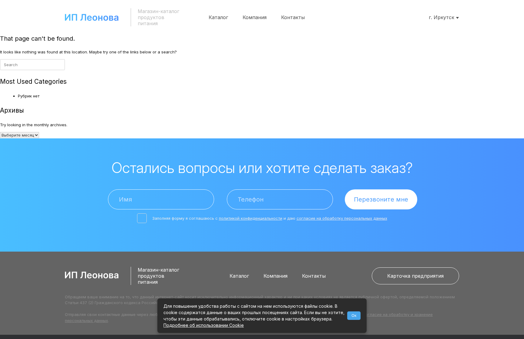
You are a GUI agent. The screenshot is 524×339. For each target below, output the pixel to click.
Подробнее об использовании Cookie (203, 325)
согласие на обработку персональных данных (342, 218)
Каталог (218, 17)
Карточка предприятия (415, 276)
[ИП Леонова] (92, 17)
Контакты (293, 17)
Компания (255, 17)
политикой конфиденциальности (250, 218)
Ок (353, 315)
